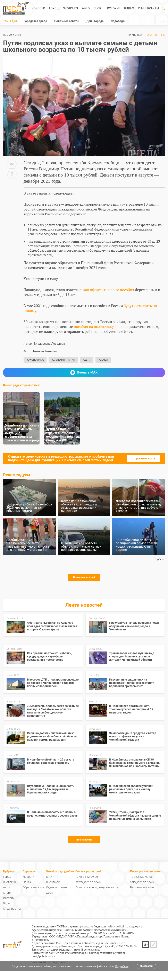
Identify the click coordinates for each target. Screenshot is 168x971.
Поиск (27, 882)
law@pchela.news (43, 956)
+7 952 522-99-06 (86, 876)
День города (95, 21)
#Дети (87, 359)
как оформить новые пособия (108, 289)
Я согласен (146, 966)
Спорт (98, 8)
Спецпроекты (148, 8)
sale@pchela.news (142, 882)
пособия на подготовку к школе (101, 326)
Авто (86, 8)
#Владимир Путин (63, 359)
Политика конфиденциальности (96, 887)
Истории (113, 8)
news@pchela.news (88, 882)
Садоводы (118, 21)
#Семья (103, 359)
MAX (149, 35)
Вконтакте (53, 882)
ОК (163, 35)
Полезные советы (66, 21)
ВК (157, 35)
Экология (70, 8)
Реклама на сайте (142, 887)
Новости (38, 8)
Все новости (84, 839)
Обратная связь (33, 887)
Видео (129, 8)
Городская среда (35, 21)
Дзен (49, 892)
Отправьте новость (143, 458)
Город (54, 8)
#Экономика (35, 359)
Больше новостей (84, 577)
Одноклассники (56, 887)
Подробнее (121, 966)
